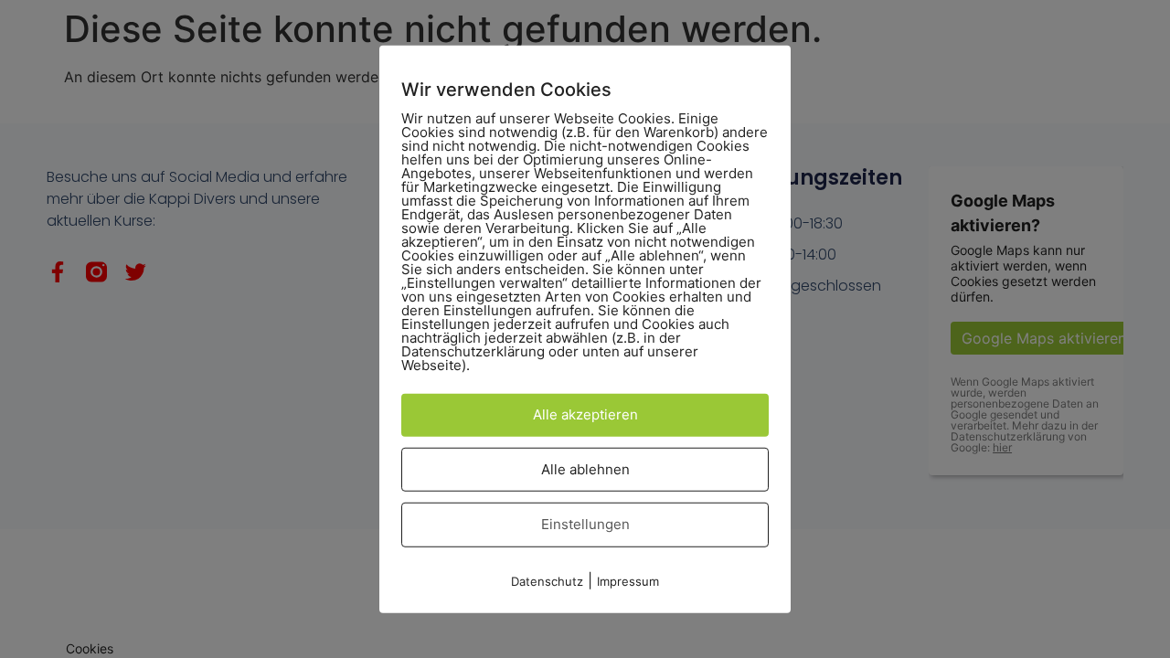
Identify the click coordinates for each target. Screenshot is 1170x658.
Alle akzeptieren (585, 414)
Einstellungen (585, 524)
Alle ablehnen (585, 468)
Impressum (628, 580)
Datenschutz (547, 580)
